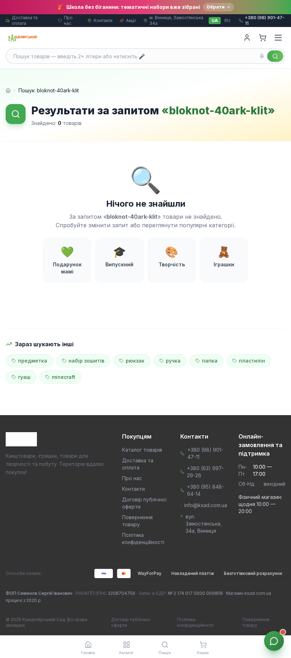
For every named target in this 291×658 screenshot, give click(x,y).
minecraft (63, 377)
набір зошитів (86, 361)
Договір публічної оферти (130, 622)
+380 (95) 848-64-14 (205, 490)
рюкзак (135, 361)
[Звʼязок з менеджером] (274, 641)
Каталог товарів (142, 450)
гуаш (24, 377)
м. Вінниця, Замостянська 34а (176, 20)
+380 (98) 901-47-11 (205, 453)
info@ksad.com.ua (205, 505)
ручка (173, 361)
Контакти (103, 20)
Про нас (68, 20)
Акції (131, 20)
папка (210, 361)
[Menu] (278, 38)
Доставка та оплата (25, 20)
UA (215, 20)
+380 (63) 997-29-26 (205, 471)
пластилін (252, 361)
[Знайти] (275, 56)
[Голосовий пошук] (262, 56)
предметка (32, 361)
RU (227, 20)
